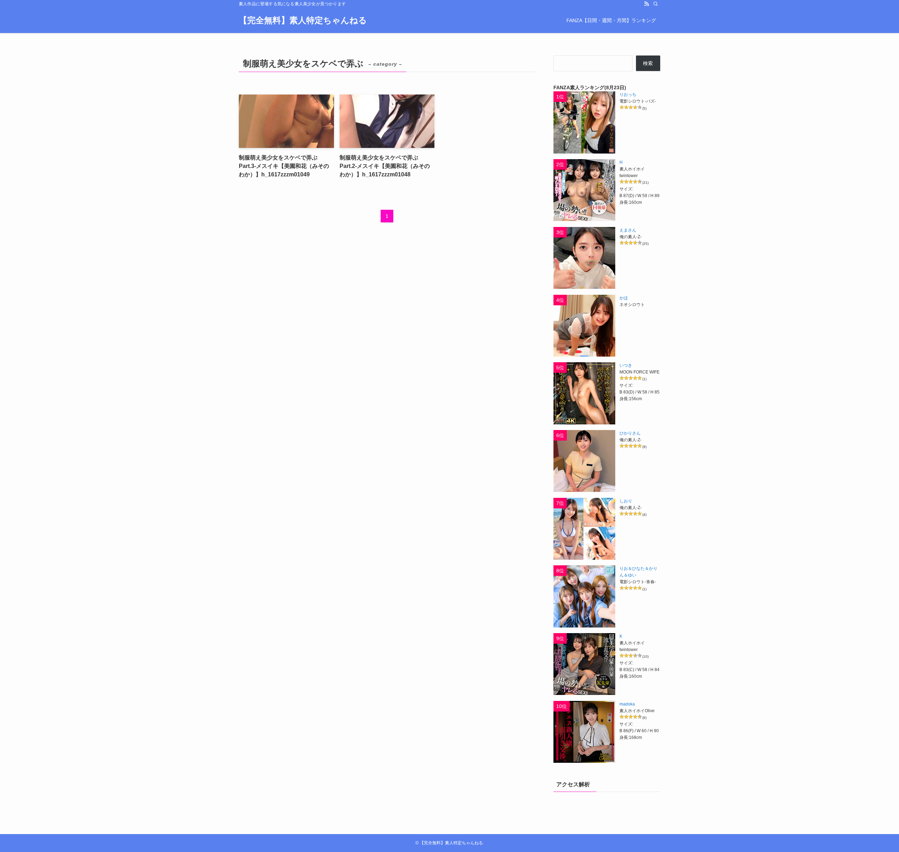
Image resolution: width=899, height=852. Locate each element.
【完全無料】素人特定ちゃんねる (303, 20)
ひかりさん (630, 433)
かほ (623, 297)
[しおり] (584, 529)
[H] (584, 190)
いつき (625, 365)
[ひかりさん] (584, 461)
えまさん (627, 230)
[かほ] (584, 326)
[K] (584, 664)
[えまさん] (584, 258)
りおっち (627, 94)
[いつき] (584, 393)
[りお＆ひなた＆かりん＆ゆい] (584, 596)
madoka (627, 704)
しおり (625, 501)
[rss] (646, 4)
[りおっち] (584, 122)
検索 (648, 63)
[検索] (655, 4)
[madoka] (584, 732)
